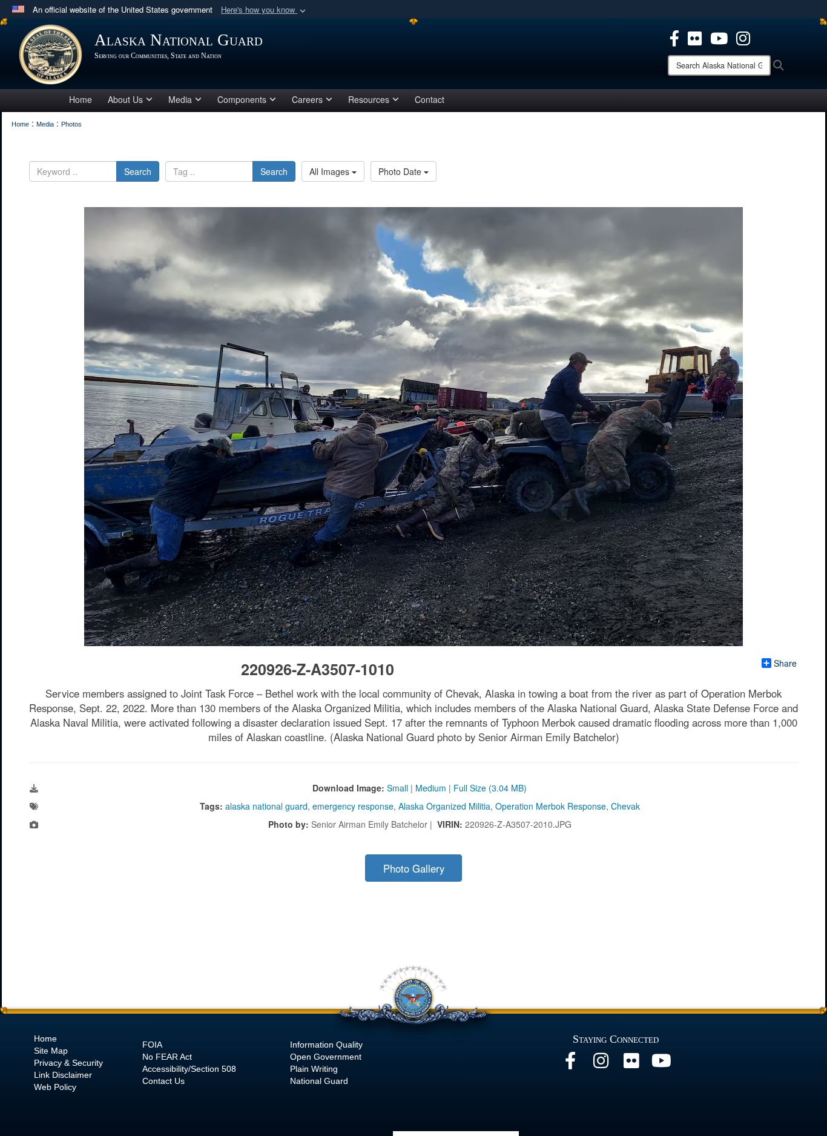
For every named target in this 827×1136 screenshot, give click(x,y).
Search (137, 171)
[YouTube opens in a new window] (719, 37)
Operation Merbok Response (550, 806)
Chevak (625, 806)
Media (180, 99)
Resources (368, 99)
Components (241, 99)
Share (785, 663)
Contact (429, 99)
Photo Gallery (413, 868)
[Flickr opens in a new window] (695, 37)
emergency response (353, 806)
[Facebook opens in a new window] (674, 37)
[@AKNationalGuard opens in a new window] (743, 37)
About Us (125, 99)
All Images (330, 171)
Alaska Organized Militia (444, 806)
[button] (264, 10)
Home (80, 99)
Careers (307, 99)
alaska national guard (266, 806)
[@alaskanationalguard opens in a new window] (600, 1064)
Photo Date (401, 171)
